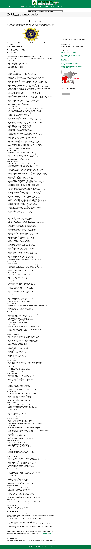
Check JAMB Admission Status (67, 54)
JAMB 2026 (22, 6)
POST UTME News (29, 6)
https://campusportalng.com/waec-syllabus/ (17, 535)
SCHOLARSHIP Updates (39, 6)
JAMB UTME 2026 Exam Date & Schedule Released (73, 46)
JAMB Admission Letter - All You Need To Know (70, 55)
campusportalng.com (15, 15)
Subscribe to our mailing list (68, 88)
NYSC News (47, 6)
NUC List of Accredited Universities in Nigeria (70, 63)
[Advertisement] (73, 25)
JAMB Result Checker (65, 56)
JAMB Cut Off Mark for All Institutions (68, 52)
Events (53, 6)
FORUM (57, 6)
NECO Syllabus (64, 62)
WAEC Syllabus (64, 59)
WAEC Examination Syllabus (45, 533)
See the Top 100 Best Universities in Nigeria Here (71, 64)
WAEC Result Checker (65, 58)
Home (10, 6)
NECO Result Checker (65, 60)
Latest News (16, 6)
